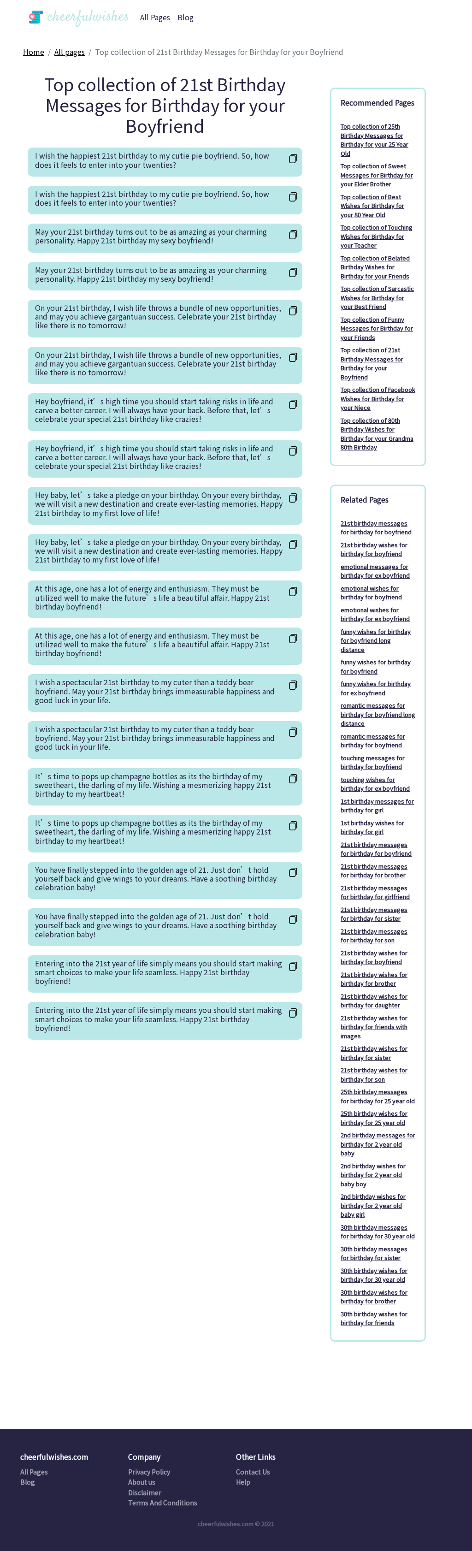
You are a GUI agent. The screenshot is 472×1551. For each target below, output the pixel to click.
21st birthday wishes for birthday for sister (374, 1053)
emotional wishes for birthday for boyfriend (371, 593)
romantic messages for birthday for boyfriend (373, 741)
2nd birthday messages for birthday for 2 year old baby (378, 1144)
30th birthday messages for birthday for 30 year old (378, 1232)
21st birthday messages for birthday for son (374, 936)
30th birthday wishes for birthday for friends (374, 1318)
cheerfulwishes (86, 17)
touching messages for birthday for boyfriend (373, 762)
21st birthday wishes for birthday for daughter (374, 1001)
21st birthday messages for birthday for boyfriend (376, 528)
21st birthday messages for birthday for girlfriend (375, 892)
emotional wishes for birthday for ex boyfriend (375, 614)
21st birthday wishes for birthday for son (374, 1074)
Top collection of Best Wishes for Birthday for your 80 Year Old (372, 205)
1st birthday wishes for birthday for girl (372, 827)
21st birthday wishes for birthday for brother (374, 979)
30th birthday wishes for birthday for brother (374, 1297)
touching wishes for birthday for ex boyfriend (375, 784)
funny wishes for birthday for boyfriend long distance (376, 640)
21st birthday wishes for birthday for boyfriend (374, 549)
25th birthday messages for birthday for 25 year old (378, 1096)
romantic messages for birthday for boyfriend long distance (378, 714)
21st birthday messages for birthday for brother (374, 871)
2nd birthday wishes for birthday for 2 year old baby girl (373, 1205)
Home (33, 51)
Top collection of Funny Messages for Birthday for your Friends (377, 328)
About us (141, 1481)
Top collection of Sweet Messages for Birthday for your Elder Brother (377, 174)
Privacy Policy (149, 1471)
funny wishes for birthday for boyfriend (376, 666)
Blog (185, 17)
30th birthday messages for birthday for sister (374, 1253)
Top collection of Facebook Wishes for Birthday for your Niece (378, 398)
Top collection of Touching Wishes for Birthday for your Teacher (377, 236)
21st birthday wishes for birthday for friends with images (374, 1026)
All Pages (155, 17)
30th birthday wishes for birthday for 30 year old (374, 1275)
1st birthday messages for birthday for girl (377, 806)
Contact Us (253, 1471)
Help (243, 1481)
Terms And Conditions (162, 1502)
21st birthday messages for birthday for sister (374, 914)
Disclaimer (144, 1492)
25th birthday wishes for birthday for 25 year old (374, 1118)
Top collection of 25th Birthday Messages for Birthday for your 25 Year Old (374, 140)
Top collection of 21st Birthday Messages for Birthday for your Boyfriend (372, 363)
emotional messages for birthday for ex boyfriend (375, 571)
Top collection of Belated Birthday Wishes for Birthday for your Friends (375, 267)
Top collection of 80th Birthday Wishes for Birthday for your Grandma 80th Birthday (377, 434)
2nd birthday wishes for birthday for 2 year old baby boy (373, 1174)
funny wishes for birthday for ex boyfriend (376, 688)
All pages (69, 51)
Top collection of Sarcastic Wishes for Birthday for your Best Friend (377, 297)
